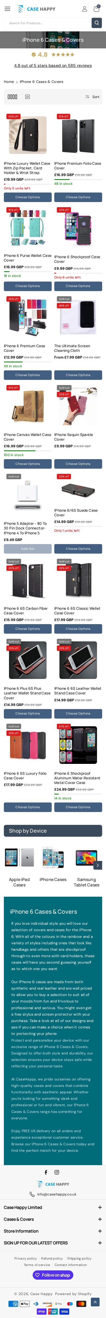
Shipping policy (79, 1258)
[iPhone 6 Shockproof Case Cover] (78, 228)
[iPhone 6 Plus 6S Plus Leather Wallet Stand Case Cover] (28, 660)
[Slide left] (8, 865)
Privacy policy (25, 1258)
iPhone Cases (53, 879)
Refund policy (52, 1258)
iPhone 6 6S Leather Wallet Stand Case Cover (77, 690)
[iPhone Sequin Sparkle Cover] (78, 406)
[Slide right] (97, 865)
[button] (7, 9)
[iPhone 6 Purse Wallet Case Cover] (28, 228)
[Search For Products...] (97, 23)
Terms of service (37, 1265)
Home (9, 81)
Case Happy (41, 1293)
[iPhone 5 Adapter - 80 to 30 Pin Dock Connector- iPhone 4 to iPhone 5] (28, 495)
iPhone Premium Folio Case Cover (77, 165)
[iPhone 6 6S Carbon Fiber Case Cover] (28, 580)
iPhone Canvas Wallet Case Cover (27, 437)
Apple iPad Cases (19, 882)
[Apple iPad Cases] (19, 857)
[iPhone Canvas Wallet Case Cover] (28, 406)
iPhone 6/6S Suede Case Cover (76, 512)
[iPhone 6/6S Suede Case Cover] (78, 488)
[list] (27, 97)
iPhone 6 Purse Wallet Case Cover (27, 258)
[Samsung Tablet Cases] (86, 857)
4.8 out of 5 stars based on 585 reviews (53, 65)
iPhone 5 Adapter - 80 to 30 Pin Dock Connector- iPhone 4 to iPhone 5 (25, 528)
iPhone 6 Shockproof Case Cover (77, 259)
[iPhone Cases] (53, 857)
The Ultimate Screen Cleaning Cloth (72, 348)
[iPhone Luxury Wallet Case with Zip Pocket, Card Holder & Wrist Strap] (28, 135)
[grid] (12, 97)
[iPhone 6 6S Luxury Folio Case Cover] (28, 745)
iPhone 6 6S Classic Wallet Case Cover (77, 610)
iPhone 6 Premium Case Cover (24, 348)
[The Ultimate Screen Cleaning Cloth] (78, 317)
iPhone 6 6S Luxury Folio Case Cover (25, 775)
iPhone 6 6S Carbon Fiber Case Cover (26, 610)
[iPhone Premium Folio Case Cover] (78, 135)
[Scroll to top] (95, 1302)
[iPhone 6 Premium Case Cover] (28, 317)
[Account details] (84, 9)
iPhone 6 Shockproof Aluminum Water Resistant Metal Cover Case (77, 778)
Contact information (71, 1265)
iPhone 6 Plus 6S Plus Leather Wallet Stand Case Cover (27, 693)
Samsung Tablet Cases (86, 882)
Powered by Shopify (73, 1293)
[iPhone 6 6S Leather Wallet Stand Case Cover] (78, 660)
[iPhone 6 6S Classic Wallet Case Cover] (78, 580)
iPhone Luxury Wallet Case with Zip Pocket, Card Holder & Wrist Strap (27, 168)
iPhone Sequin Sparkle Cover (73, 437)
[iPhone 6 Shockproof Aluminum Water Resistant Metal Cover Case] (78, 745)
